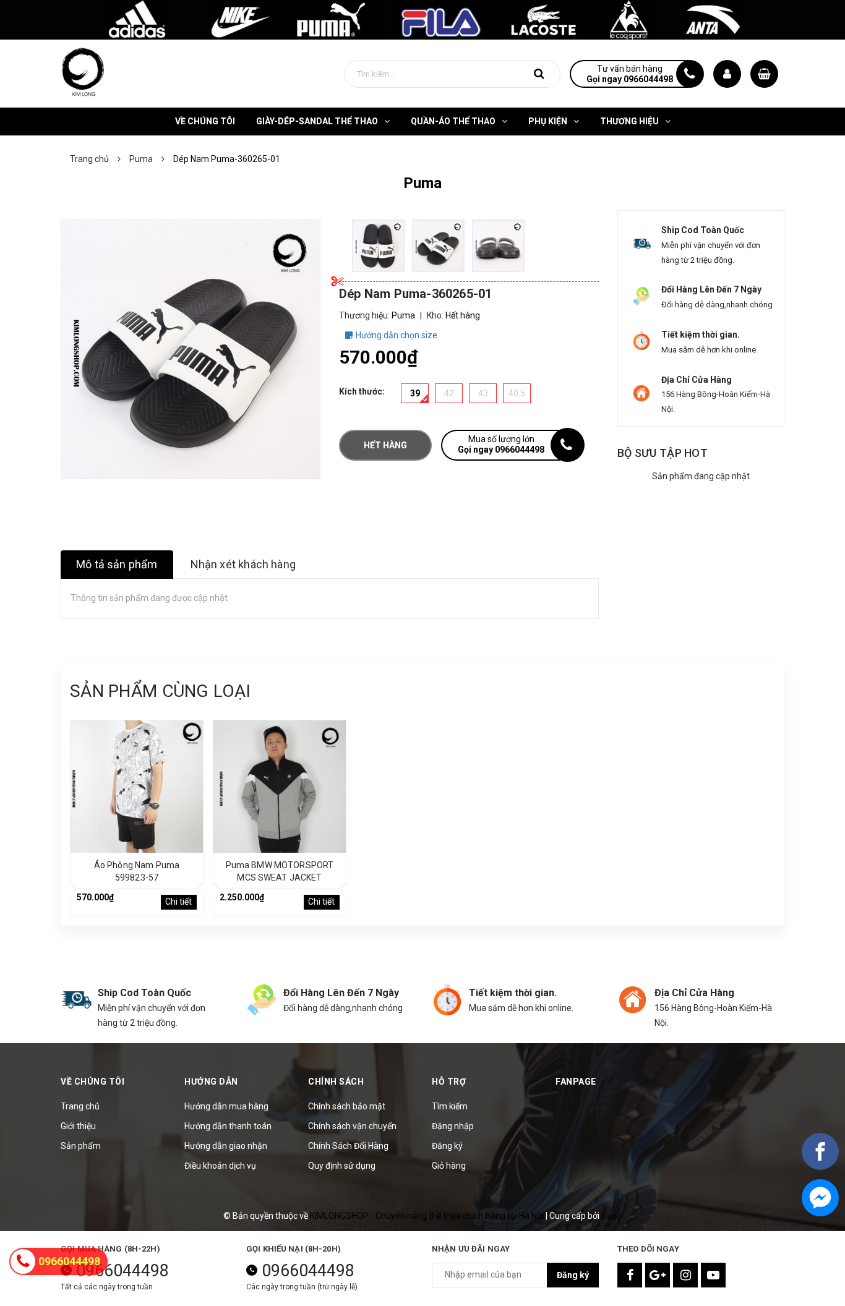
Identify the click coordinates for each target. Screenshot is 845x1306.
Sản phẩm (81, 1146)
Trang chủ (80, 1106)
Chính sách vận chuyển (352, 1126)
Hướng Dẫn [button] (211, 1081)
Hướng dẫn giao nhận (225, 1146)
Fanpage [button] (575, 1081)
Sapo (611, 1216)
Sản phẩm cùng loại (160, 691)
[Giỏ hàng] (764, 74)
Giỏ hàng (449, 1166)
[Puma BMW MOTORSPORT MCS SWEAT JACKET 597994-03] (279, 786)
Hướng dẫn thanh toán (228, 1126)
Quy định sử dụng (341, 1166)
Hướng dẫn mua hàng (226, 1106)
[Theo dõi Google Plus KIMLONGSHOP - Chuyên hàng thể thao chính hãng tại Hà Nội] (657, 1275)
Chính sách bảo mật (346, 1106)
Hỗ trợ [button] (449, 1081)
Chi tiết (178, 902)
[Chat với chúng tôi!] (820, 1197)
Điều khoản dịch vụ (220, 1166)
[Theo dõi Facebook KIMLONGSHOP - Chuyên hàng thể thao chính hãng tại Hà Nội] (629, 1275)
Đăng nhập (453, 1126)
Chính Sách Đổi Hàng (348, 1146)
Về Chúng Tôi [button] (92, 1081)
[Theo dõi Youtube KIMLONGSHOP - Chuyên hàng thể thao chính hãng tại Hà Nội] (713, 1275)
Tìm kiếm (450, 1106)
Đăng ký (447, 1146)
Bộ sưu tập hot (662, 452)
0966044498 (122, 1271)
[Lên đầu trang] (820, 1265)
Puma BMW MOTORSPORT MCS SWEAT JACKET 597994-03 (280, 877)
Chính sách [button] (336, 1081)
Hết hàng (385, 445)
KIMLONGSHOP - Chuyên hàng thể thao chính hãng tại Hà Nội (428, 1216)
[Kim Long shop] (422, 19)
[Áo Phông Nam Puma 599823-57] (137, 786)
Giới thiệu (78, 1126)
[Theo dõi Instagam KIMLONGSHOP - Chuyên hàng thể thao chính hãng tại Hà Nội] (685, 1275)
